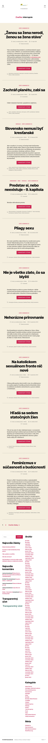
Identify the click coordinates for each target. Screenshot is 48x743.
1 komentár (24, 196)
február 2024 (28, 591)
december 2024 (29, 574)
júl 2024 (27, 582)
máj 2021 (27, 649)
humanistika (18, 211)
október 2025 (28, 556)
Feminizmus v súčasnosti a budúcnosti (24, 465)
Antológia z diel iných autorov (32, 688)
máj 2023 (27, 607)
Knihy (19, 180)
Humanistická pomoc (30, 690)
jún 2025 (27, 563)
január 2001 (28, 677)
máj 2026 (27, 544)
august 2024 (28, 581)
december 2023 (29, 595)
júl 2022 (27, 624)
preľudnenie (32, 111)
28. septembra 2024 (33, 322)
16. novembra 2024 (34, 232)
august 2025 (28, 560)
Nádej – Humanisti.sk (7, 592)
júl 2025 (27, 561)
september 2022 (29, 621)
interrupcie (21, 73)
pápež (20, 168)
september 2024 (29, 579)
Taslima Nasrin (33, 512)
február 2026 (28, 549)
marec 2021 (28, 652)
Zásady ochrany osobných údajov (22, 739)
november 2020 (29, 659)
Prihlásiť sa (28, 725)
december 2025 (29, 553)
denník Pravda (15, 167)
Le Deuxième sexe (35, 57)
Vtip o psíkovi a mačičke (8, 554)
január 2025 (28, 572)
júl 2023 (27, 603)
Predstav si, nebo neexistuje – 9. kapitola (24, 187)
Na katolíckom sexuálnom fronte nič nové (24, 366)
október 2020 (28, 661)
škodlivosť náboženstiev (26, 257)
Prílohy (27, 707)
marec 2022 (28, 631)
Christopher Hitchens (13, 302)
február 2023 (28, 612)
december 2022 (29, 616)
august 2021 (28, 644)
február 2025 (28, 570)
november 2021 (29, 638)
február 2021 (28, 654)
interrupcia (16, 73)
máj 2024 (27, 586)
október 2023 (28, 598)
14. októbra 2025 (33, 194)
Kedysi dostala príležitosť (8, 547)
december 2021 (29, 637)
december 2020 (29, 658)
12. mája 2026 (34, 41)
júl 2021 (27, 645)
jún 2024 (27, 584)
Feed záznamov (29, 727)
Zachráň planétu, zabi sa (24, 90)
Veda (26, 712)
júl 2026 (27, 540)
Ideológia (27, 693)
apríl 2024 (27, 588)
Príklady (27, 705)
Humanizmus (13, 180)
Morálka (18, 123)
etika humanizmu (12, 211)
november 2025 (29, 554)
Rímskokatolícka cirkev (26, 397)
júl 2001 (27, 675)
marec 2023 (28, 610)
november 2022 (29, 617)
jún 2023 (27, 605)
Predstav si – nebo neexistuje (33, 211)
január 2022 (28, 635)
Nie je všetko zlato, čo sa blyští (24, 274)
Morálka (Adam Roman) (31, 698)
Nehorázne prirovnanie (24, 317)
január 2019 (28, 663)
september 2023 (29, 600)
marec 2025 (28, 568)
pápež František (17, 346)
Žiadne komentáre (25, 43)
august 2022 (28, 623)
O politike (27, 700)
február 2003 (28, 670)
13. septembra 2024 (33, 374)
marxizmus (31, 73)
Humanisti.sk (9, 739)
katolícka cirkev (12, 168)
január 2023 (28, 614)
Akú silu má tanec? (7, 556)
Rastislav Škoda (31, 168)
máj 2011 (27, 665)
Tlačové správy (29, 709)
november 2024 (29, 575)
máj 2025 (27, 565)
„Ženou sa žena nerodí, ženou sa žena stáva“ (24, 34)
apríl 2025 (27, 567)
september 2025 (29, 558)
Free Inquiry (16, 512)
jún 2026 (27, 542)
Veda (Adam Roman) (30, 714)
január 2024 (28, 593)
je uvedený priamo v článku (21, 41)
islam (38, 167)
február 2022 (28, 633)
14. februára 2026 (34, 137)
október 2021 (28, 640)
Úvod (26, 711)
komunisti (26, 73)
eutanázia (14, 111)
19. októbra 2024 (33, 281)
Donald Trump (12, 446)
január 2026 (28, 551)
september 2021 (29, 642)
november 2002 (29, 672)
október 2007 (28, 668)
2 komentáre (25, 96)
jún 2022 (27, 626)
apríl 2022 (27, 630)
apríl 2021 (27, 651)
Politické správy (29, 704)
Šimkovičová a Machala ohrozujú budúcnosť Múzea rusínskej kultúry (11, 575)
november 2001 (29, 673)
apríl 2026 (27, 546)
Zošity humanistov (24, 28)
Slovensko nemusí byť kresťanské (24, 130)
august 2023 (28, 602)
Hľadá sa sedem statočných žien (24, 415)
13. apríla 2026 (34, 94)
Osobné (27, 702)
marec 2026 (28, 547)
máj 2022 (27, 628)
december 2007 (29, 666)
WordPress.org (29, 730)
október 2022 (28, 619)
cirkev (10, 111)
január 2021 (28, 656)
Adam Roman (28, 686)
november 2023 (29, 596)
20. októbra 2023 (34, 421)
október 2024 (28, 577)
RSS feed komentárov (30, 729)
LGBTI (28, 111)
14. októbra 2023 (33, 471)
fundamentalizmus (22, 167)
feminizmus (11, 73)
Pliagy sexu (24, 228)
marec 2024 (28, 589)
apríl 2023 (27, 609)
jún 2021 (27, 647)
